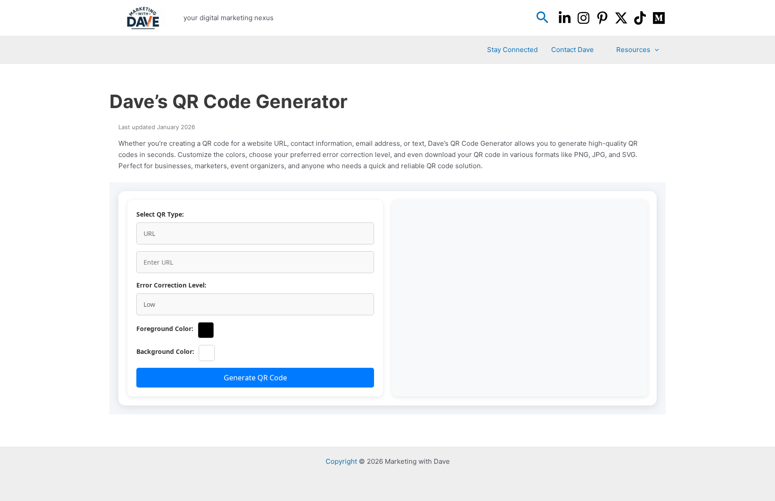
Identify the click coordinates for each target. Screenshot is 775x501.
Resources (633, 49)
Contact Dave (572, 49)
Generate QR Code (255, 378)
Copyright (341, 461)
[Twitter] (621, 18)
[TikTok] (640, 18)
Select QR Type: (160, 214)
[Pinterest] (602, 18)
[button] (542, 18)
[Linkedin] (564, 18)
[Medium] (659, 18)
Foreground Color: (164, 328)
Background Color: (165, 351)
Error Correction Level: (171, 285)
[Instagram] (583, 18)
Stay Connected (512, 49)
